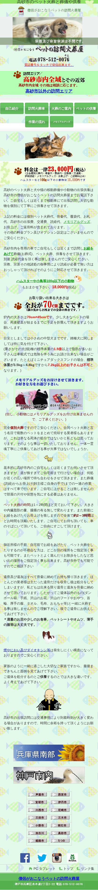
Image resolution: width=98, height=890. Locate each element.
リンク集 (87, 868)
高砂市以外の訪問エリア (49, 91)
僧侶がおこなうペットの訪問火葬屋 (49, 878)
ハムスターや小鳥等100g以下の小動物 (45, 281)
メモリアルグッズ (77, 222)
